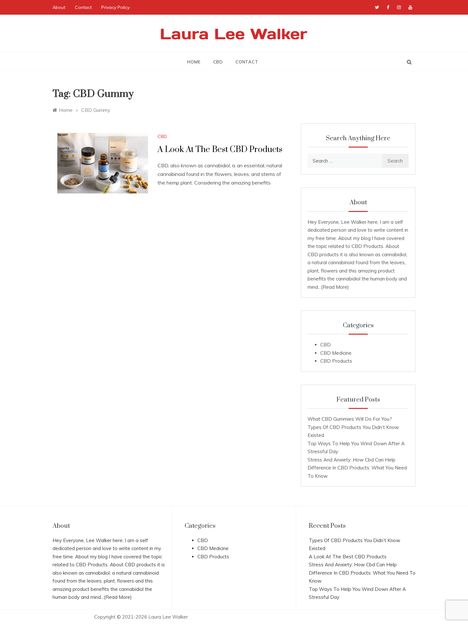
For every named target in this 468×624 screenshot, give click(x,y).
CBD (218, 61)
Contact (83, 7)
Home (193, 61)
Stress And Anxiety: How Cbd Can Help (351, 460)
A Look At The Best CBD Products (220, 149)
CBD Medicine (335, 353)
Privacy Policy (115, 7)
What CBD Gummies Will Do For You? (350, 419)
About (59, 7)
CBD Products (336, 361)
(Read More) (335, 287)
